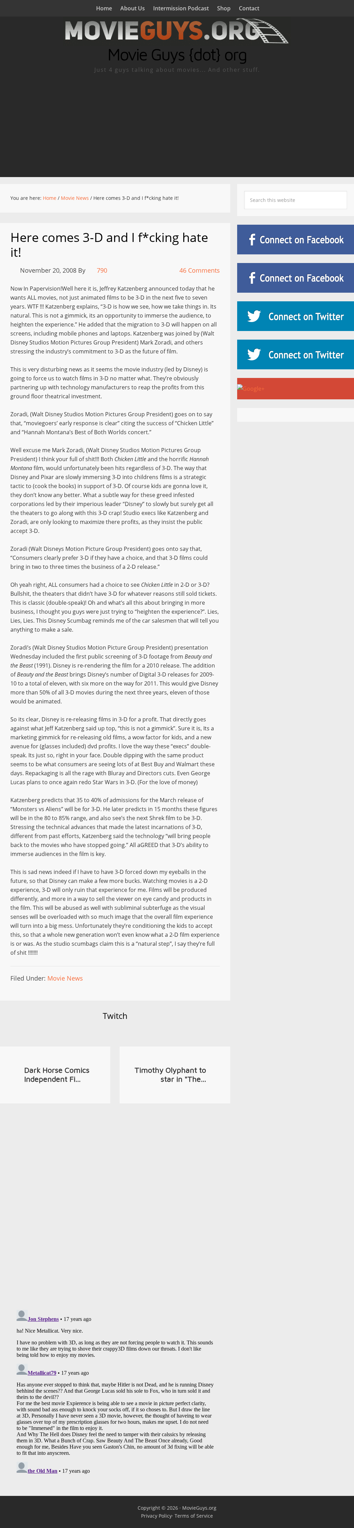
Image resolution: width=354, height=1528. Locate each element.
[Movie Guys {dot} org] (177, 41)
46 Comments (199, 270)
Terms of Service (194, 1515)
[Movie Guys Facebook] (295, 239)
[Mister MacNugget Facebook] (295, 278)
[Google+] (295, 388)
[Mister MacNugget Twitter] (295, 354)
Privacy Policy (156, 1515)
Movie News (65, 978)
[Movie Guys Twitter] (295, 316)
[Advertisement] (177, 125)
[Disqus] (115, 1200)
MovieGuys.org (199, 1508)
